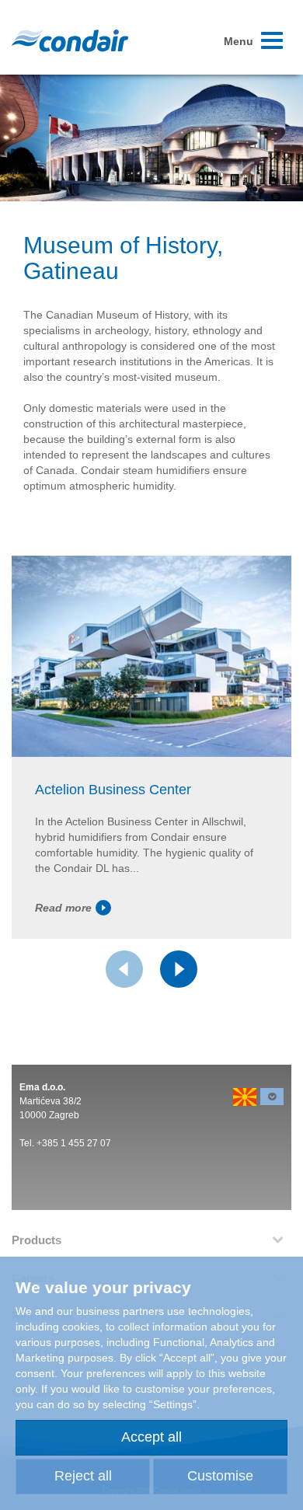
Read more (63, 907)
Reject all (83, 1476)
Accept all (151, 1437)
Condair (70, 40)
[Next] (179, 969)
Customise (220, 1476)
